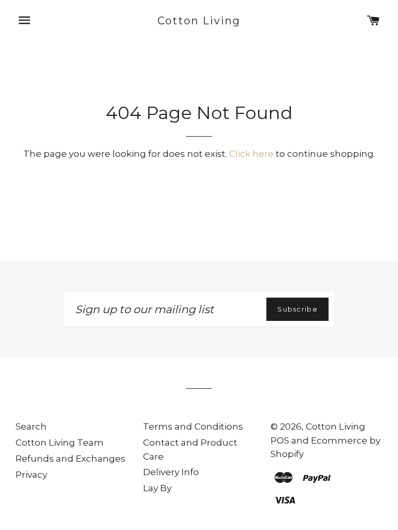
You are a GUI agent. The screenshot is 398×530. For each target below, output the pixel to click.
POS (280, 440)
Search (31, 426)
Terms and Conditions (193, 426)
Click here (251, 154)
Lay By (157, 488)
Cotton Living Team (60, 442)
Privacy (31, 474)
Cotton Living (199, 20)
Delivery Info (171, 472)
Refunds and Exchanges (70, 458)
